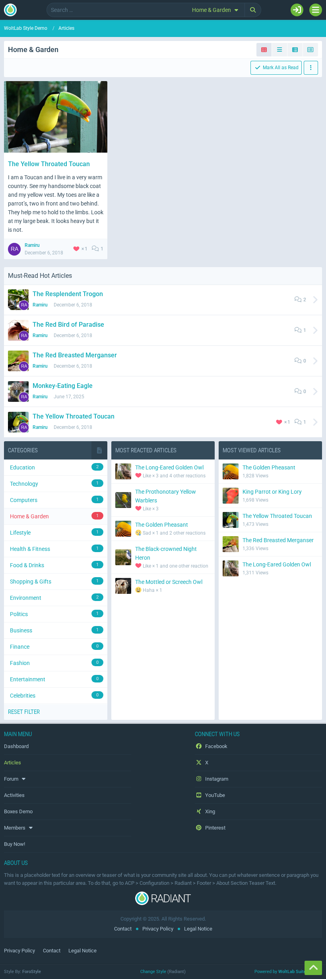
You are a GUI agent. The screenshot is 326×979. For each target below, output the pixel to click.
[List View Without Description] (310, 49)
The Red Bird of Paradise (68, 324)
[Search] (253, 10)
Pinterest (214, 828)
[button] (216, 10)
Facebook (215, 746)
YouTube (214, 795)
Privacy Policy (157, 929)
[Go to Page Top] (313, 968)
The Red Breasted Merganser (75, 355)
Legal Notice (198, 929)
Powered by (288, 971)
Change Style (153, 971)
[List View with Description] (295, 49)
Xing (209, 811)
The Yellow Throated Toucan (49, 164)
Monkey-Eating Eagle (63, 386)
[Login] (297, 10)
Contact (123, 929)
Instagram (216, 779)
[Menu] (315, 10)
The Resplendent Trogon (68, 294)
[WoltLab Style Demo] (10, 10)
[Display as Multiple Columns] (264, 49)
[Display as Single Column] (279, 49)
